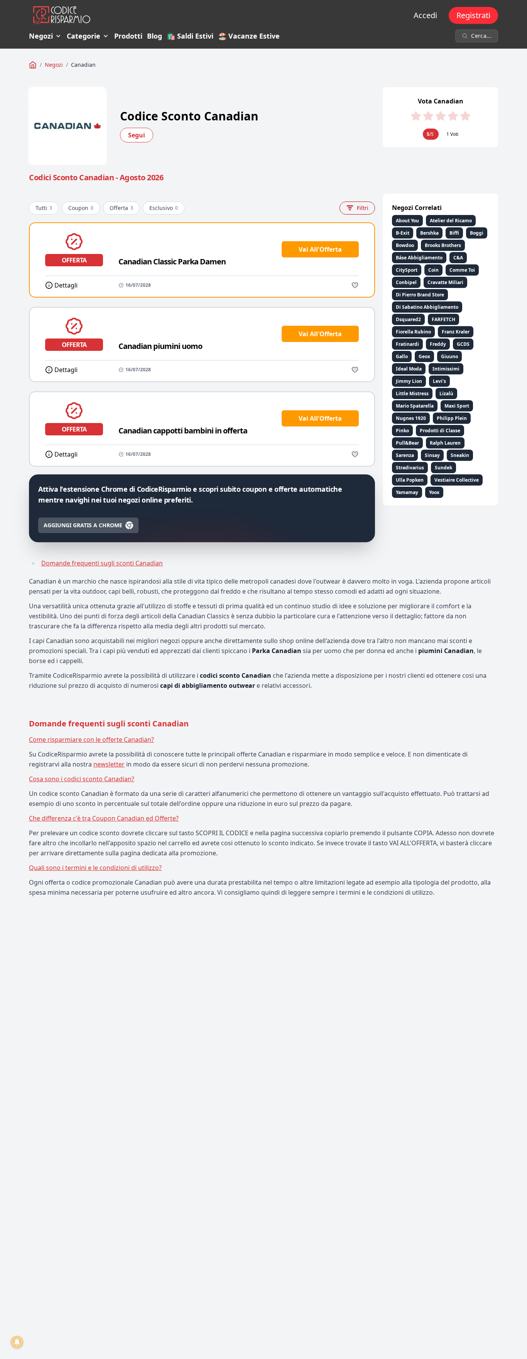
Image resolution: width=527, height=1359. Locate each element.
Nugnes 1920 (411, 418)
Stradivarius (410, 467)
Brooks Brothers (443, 245)
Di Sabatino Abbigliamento (427, 307)
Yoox (434, 492)
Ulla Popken (410, 480)
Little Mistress (412, 393)
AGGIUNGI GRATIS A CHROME (83, 525)
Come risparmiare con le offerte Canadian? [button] (91, 739)
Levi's (439, 381)
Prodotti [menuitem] (128, 36)
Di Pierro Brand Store (420, 294)
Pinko (402, 430)
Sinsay (432, 455)
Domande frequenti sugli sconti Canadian (102, 563)
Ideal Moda (409, 369)
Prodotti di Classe (440, 430)
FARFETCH (443, 319)
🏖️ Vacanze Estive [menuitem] (249, 36)
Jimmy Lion (409, 381)
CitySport (406, 270)
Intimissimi (445, 369)
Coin (433, 270)
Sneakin (460, 455)
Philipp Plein (452, 418)
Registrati (473, 15)
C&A (458, 257)
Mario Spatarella (415, 406)
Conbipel (406, 282)
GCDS (463, 344)
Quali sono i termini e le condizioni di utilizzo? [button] (95, 867)
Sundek (443, 467)
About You (407, 220)
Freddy (438, 344)
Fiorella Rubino (413, 331)
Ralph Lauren (445, 443)
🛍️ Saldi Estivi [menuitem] (190, 36)
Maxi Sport (456, 406)
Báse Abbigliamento (419, 257)
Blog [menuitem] (154, 36)
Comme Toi (462, 270)
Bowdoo (405, 245)
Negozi (41, 36)
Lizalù (446, 393)
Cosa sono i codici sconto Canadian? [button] (81, 779)
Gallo (402, 356)
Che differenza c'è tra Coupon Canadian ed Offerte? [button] (104, 818)
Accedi (425, 15)
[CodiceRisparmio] (33, 65)
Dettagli (66, 285)
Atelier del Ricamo (451, 220)
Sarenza (405, 455)
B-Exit (402, 233)
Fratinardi (407, 344)
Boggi (476, 233)
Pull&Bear (407, 443)
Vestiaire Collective (456, 480)
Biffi (454, 233)
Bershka (429, 233)
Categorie (83, 36)
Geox (424, 356)
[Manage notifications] (17, 1342)
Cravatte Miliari (445, 282)
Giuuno (449, 356)
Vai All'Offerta (320, 249)
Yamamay (407, 492)
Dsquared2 (408, 319)
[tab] (263, 740)
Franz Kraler (456, 331)
